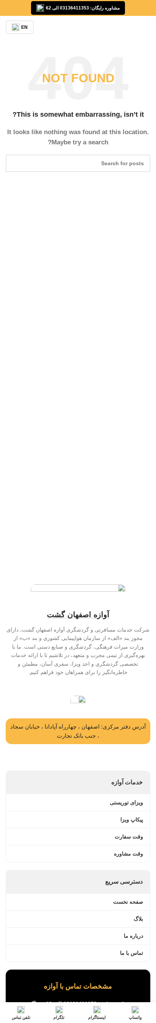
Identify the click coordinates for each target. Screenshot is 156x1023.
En (24, 27)
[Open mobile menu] (147, 27)
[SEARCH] (14, 163)
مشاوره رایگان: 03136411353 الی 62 (83, 8)
